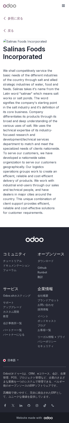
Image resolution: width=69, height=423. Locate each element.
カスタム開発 (11, 311)
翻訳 (40, 277)
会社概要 (43, 295)
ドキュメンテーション (16, 265)
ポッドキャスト (47, 320)
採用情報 (43, 309)
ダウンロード (46, 260)
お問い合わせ (46, 304)
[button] (63, 5)
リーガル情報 (46, 336)
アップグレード (12, 307)
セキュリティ (46, 346)
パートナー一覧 (12, 330)
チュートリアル (12, 260)
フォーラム (9, 270)
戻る (11, 30)
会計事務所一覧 (12, 323)
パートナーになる (14, 334)
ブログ (42, 325)
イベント (43, 316)
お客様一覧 (44, 330)
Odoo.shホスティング (16, 295)
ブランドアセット (48, 300)
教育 (5, 316)
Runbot (42, 272)
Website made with (29, 417)
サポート (8, 302)
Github (42, 267)
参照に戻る (15, 18)
